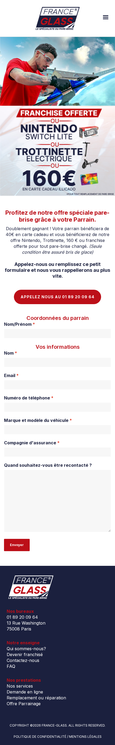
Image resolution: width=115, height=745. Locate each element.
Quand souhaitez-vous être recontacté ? (48, 465)
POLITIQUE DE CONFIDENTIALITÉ (40, 737)
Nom (10, 353)
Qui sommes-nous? (26, 648)
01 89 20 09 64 (22, 617)
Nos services (20, 686)
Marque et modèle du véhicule (38, 420)
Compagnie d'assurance (32, 442)
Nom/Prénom (19, 324)
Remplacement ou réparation (36, 697)
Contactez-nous (23, 660)
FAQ (11, 666)
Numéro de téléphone (28, 398)
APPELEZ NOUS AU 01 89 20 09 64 (57, 297)
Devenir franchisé (25, 654)
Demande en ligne (25, 692)
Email (11, 375)
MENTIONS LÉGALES (85, 737)
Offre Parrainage (24, 703)
